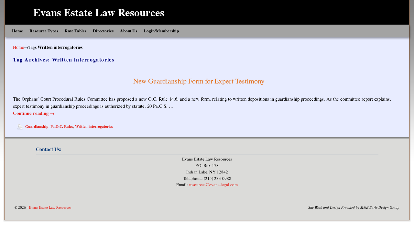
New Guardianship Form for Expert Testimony (199, 80)
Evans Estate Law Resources (98, 12)
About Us (128, 31)
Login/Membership (161, 31)
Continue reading (34, 113)
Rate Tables (75, 31)
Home (17, 31)
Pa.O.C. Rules (61, 126)
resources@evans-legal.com (213, 184)
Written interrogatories (94, 126)
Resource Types (43, 31)
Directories (103, 31)
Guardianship (37, 126)
